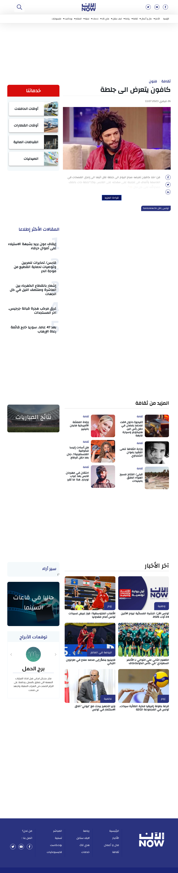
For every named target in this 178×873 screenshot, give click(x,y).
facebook (29, 846)
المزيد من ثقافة (152, 403)
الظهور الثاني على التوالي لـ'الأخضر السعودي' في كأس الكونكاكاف (148, 661)
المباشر (79, 19)
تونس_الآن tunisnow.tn (156, 208)
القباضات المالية (26, 142)
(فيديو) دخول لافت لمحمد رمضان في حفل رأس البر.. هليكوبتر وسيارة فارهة (131, 429)
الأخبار (157, 19)
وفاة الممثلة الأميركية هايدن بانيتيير (79, 425)
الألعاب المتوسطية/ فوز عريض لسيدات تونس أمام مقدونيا (92, 615)
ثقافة (135, 19)
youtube (21, 846)
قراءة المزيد (112, 197)
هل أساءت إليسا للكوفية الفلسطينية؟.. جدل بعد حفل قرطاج (78, 452)
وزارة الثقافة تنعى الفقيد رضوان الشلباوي (131, 452)
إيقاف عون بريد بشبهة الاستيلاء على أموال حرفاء (32, 246)
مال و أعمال (146, 19)
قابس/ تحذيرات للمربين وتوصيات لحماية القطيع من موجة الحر (35, 266)
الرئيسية (166, 19)
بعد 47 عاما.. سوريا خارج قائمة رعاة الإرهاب (33, 329)
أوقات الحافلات (27, 108)
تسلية (87, 19)
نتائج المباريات (33, 417)
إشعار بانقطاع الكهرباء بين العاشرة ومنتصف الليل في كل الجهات (33, 289)
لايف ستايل (117, 19)
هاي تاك (105, 19)
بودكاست (68, 19)
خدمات (95, 19)
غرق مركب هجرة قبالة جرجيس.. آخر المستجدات (32, 310)
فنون (153, 81)
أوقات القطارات (26, 125)
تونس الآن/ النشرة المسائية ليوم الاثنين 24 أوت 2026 (145, 615)
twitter (13, 846)
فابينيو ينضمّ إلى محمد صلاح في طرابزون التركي (90, 661)
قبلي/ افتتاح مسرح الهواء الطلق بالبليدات (131, 477)
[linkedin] (168, 193)
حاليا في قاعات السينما (33, 602)
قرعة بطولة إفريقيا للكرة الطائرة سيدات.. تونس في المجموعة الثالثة (144, 708)
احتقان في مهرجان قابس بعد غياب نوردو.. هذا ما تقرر (77, 476)
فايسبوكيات (56, 19)
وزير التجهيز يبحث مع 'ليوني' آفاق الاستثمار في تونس (95, 708)
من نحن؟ (27, 830)
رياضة (127, 19)
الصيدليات (31, 158)
